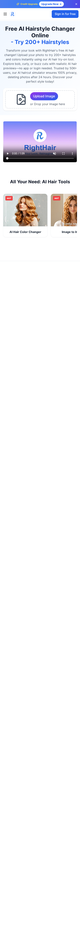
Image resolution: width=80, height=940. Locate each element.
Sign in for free (65, 14)
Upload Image (44, 96)
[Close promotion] (76, 4)
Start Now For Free (25, 210)
